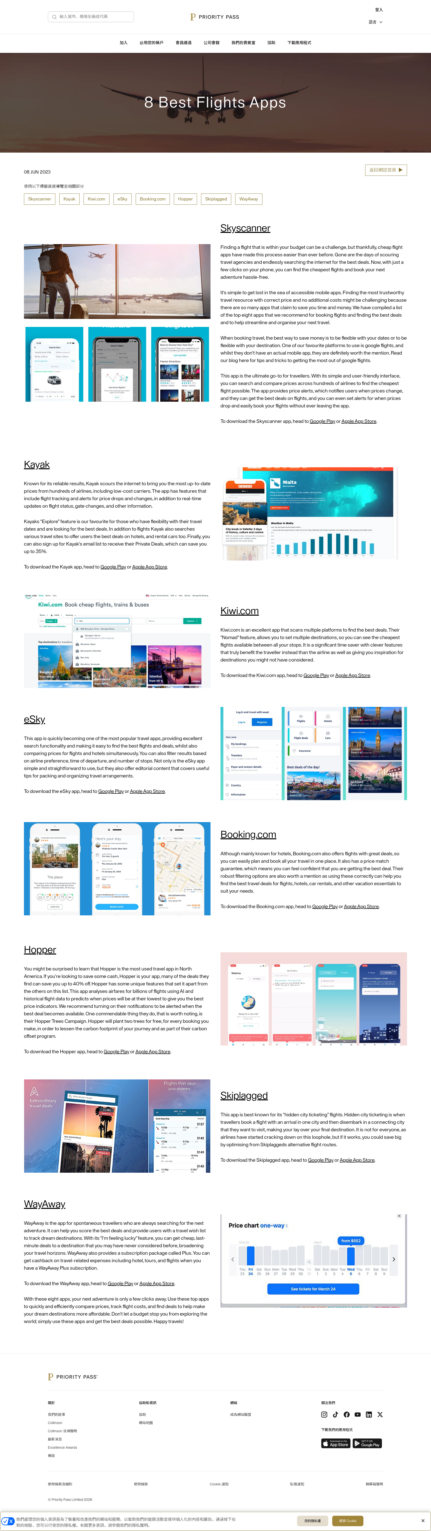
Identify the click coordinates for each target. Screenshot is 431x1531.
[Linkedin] (369, 1415)
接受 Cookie (347, 1521)
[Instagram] (324, 1415)
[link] (336, 1443)
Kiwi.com (96, 199)
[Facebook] (347, 1415)
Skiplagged (216, 199)
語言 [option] (373, 22)
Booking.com (153, 199)
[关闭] (423, 1520)
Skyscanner (39, 199)
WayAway (248, 199)
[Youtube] (358, 1415)
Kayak (69, 199)
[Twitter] (380, 1415)
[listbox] (376, 23)
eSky (122, 199)
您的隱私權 (313, 1521)
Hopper (185, 199)
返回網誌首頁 (386, 170)
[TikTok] (335, 1415)
